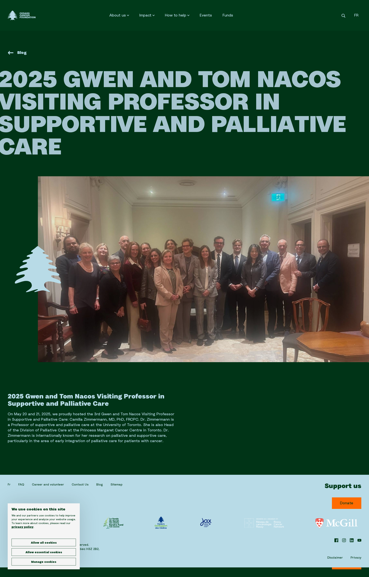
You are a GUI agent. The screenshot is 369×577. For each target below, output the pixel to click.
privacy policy (22, 527)
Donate (346, 503)
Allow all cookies (44, 543)
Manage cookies (43, 562)
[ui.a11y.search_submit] (343, 15)
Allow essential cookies (44, 552)
